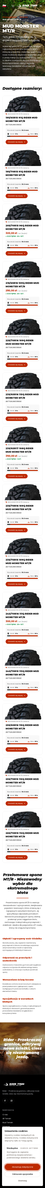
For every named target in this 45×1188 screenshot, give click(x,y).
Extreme (24, 17)
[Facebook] (5, 1100)
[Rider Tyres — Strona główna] (26, 6)
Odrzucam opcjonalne (22, 1174)
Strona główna (9, 17)
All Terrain (6, 1118)
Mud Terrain (7, 1122)
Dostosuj (22, 1180)
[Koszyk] (12, 6)
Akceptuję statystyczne (22, 1167)
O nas (5, 1114)
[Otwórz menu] (40, 6)
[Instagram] (11, 1100)
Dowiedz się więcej (15, 142)
